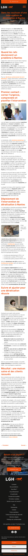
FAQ (14, 505)
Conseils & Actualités (14, 496)
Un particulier (14, 494)
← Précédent (4, 445)
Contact (14, 510)
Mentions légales (14, 517)
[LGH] (7, 7)
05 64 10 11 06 (15, 1)
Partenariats (14, 507)
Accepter (14, 542)
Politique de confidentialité (8, 554)
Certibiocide (11, 244)
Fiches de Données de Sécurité (14, 514)
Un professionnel (14, 492)
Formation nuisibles (14, 499)
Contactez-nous (14, 469)
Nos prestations (14, 487)
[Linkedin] (15, 532)
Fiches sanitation (14, 512)
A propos (14, 484)
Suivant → (24, 445)
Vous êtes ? (14, 489)
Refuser (14, 546)
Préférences (14, 550)
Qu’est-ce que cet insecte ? (14, 501)
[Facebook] (12, 532)
